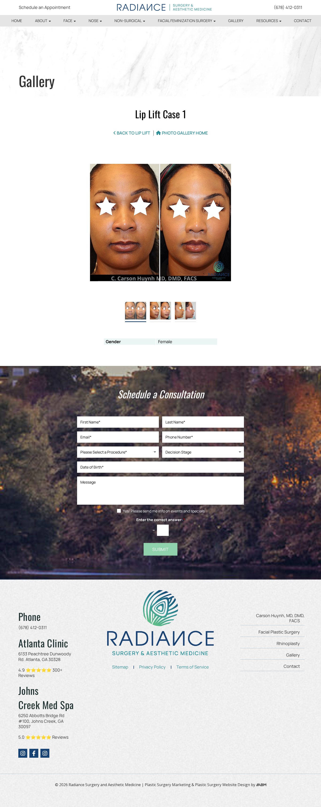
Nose (93, 21)
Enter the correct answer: (160, 519)
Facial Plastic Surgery (279, 632)
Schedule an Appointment (44, 7)
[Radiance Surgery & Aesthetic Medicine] (164, 7)
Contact (303, 21)
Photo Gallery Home (185, 133)
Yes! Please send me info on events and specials (164, 511)
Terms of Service (192, 667)
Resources (267, 21)
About (41, 21)
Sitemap (120, 667)
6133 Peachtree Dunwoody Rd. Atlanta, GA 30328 (44, 656)
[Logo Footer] (160, 622)
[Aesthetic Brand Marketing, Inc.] (261, 785)
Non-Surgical (128, 21)
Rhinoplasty (288, 643)
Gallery (235, 21)
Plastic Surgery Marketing (168, 784)
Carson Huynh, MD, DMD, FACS (280, 618)
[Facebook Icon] (33, 753)
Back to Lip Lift (133, 133)
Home (17, 21)
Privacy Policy (152, 667)
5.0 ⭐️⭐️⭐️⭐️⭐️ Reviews (43, 737)
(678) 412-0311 (288, 7)
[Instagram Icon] (22, 753)
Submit (160, 549)
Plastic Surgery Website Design (222, 784)
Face (67, 21)
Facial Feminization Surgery (185, 21)
